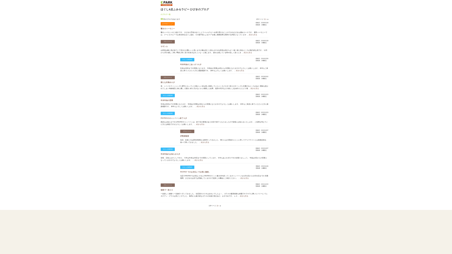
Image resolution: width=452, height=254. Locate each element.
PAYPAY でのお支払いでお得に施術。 (195, 172)
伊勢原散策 (184, 136)
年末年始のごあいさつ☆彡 (190, 64)
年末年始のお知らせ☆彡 (170, 154)
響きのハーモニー (168, 29)
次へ (265, 19)
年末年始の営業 (167, 100)
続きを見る (253, 35)
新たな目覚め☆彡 (168, 82)
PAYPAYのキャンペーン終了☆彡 (174, 118)
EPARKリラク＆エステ (166, 3)
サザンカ (164, 46)
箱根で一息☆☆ (167, 190)
